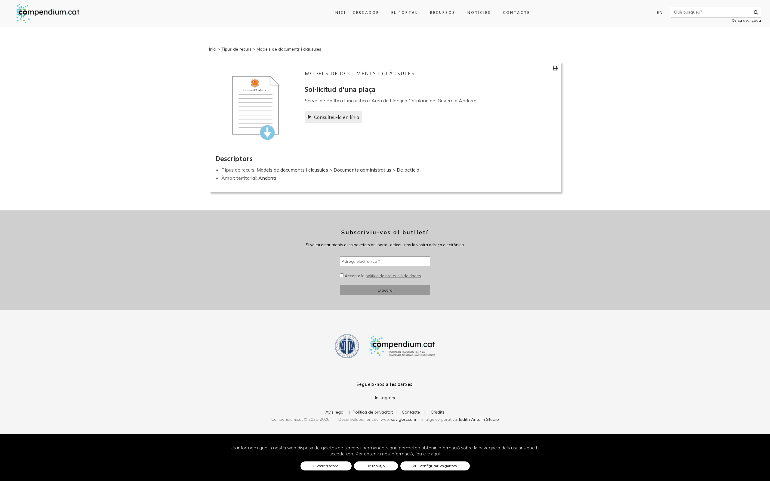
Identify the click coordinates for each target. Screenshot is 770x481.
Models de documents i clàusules (289, 49)
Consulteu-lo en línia (336, 117)
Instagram (385, 397)
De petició (408, 170)
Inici (212, 49)
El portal (404, 13)
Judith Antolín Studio (479, 419)
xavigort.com (403, 419)
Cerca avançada (746, 20)
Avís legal (334, 412)
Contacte (516, 13)
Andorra (267, 178)
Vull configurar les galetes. (435, 466)
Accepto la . (383, 275)
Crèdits (438, 412)
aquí (435, 454)
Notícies (479, 13)
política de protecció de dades (393, 275)
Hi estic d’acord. (326, 466)
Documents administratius (362, 170)
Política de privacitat (373, 412)
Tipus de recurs (236, 49)
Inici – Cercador (356, 13)
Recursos (442, 13)
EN (660, 13)
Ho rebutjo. (376, 466)
